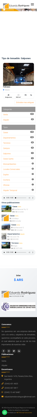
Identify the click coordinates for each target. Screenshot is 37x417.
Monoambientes (9, 164)
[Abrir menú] (32, 4)
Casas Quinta (8, 159)
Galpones (7, 153)
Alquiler (6, 120)
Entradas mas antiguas (25, 102)
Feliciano (6, 87)
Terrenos (6, 143)
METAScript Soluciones (24, 412)
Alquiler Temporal (10, 190)
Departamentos (9, 138)
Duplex (6, 174)
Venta (5, 114)
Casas (5, 132)
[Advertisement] (18, 37)
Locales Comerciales (11, 169)
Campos (6, 148)
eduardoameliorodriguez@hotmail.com (20, 397)
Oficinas (6, 185)
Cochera (6, 180)
